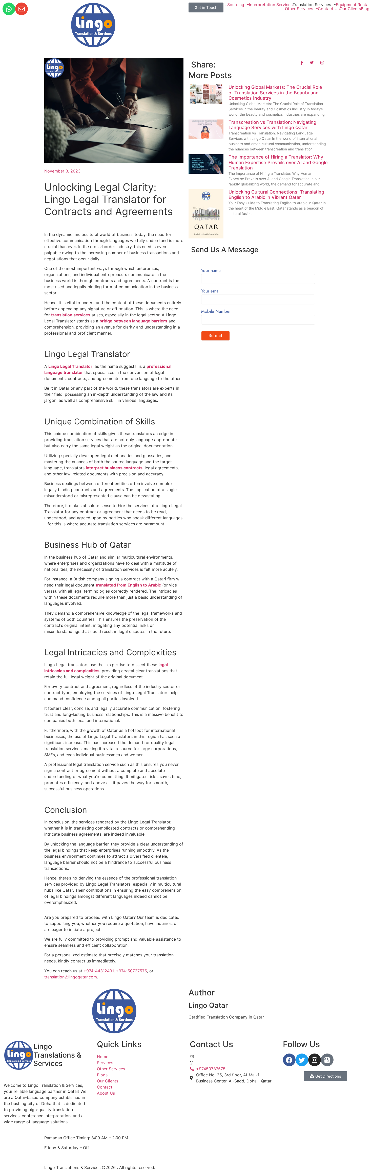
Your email (210, 291)
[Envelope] (21, 9)
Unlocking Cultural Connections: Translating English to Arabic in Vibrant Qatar (276, 194)
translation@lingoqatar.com (70, 976)
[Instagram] (314, 1060)
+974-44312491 (99, 970)
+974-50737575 (131, 970)
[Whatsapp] (9, 9)
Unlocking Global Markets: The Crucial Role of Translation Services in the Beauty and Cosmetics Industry (275, 92)
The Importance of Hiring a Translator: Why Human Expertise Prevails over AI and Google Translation (278, 162)
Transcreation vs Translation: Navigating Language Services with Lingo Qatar (272, 124)
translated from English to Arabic (128, 585)
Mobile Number (216, 311)
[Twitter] (302, 1060)
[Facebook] (289, 1060)
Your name (211, 270)
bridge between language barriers (133, 320)
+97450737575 (210, 1062)
